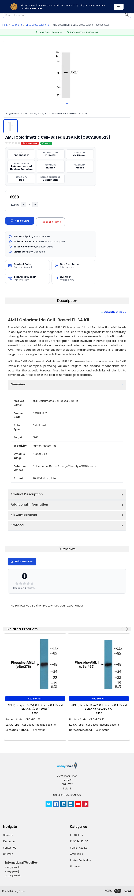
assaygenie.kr (12, 867)
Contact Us (9, 847)
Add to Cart (22, 220)
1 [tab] (67, 104)
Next (126, 629)
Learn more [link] (36, 8)
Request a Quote (51, 221)
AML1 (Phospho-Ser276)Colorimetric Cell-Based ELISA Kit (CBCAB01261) (35, 706)
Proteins (75, 866)
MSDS (47, 143)
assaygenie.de (13, 875)
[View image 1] (10, 126)
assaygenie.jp (12, 871)
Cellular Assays (78, 847)
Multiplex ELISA (79, 841)
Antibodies (76, 853)
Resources (9, 841)
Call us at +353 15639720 (67, 794)
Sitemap (8, 853)
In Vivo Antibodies (80, 860)
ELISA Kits (76, 835)
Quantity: (15, 205)
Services (8, 835)
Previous (122, 629)
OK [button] (118, 6)
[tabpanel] (67, 74)
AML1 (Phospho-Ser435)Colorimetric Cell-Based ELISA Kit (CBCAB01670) (99, 706)
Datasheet (31, 143)
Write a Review (23, 561)
